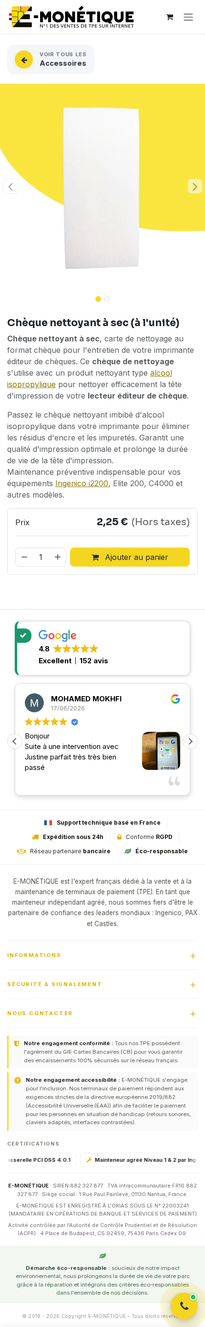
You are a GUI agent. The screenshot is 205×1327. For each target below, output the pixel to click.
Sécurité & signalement (54, 984)
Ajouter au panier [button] (135, 557)
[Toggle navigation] (188, 17)
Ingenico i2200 (81, 483)
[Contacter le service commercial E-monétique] (184, 1306)
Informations (34, 955)
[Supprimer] (24, 557)
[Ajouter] (58, 557)
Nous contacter (40, 1013)
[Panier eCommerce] (169, 16)
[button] (10, 186)
